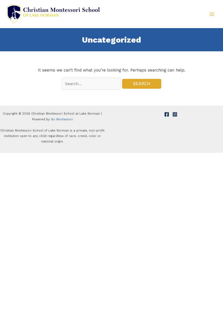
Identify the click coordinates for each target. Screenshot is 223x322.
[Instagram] (174, 114)
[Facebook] (166, 114)
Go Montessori (62, 119)
